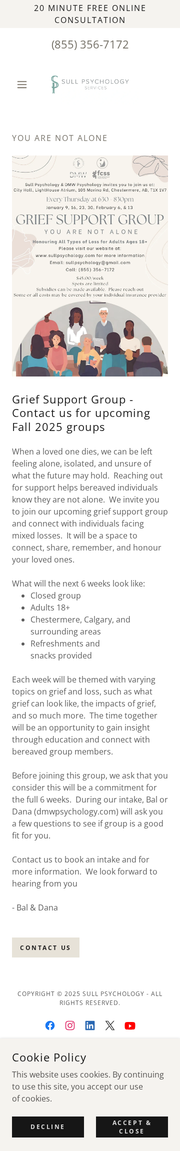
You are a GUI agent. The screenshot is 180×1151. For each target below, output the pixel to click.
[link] (89, 84)
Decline (48, 1126)
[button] (24, 84)
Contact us (46, 948)
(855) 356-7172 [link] (90, 44)
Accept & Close (132, 1126)
